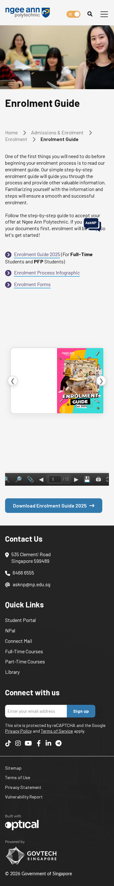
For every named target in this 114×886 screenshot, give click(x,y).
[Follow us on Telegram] (58, 743)
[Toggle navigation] (104, 14)
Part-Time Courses (25, 661)
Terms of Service (57, 731)
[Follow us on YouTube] (28, 743)
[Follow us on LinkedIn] (48, 743)
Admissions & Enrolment (57, 132)
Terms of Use (17, 777)
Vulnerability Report (24, 796)
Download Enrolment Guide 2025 (50, 505)
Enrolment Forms (32, 284)
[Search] (90, 14)
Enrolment (16, 139)
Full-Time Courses (24, 651)
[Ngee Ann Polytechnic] (29, 12)
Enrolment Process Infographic (47, 272)
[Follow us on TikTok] (8, 743)
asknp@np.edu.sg (31, 584)
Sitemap (13, 768)
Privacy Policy (18, 731)
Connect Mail (18, 641)
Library (12, 672)
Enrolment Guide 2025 (37, 254)
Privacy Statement (23, 787)
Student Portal (20, 620)
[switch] (73, 14)
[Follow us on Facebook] (38, 743)
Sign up (81, 711)
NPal (10, 630)
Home (11, 132)
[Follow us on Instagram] (18, 743)
